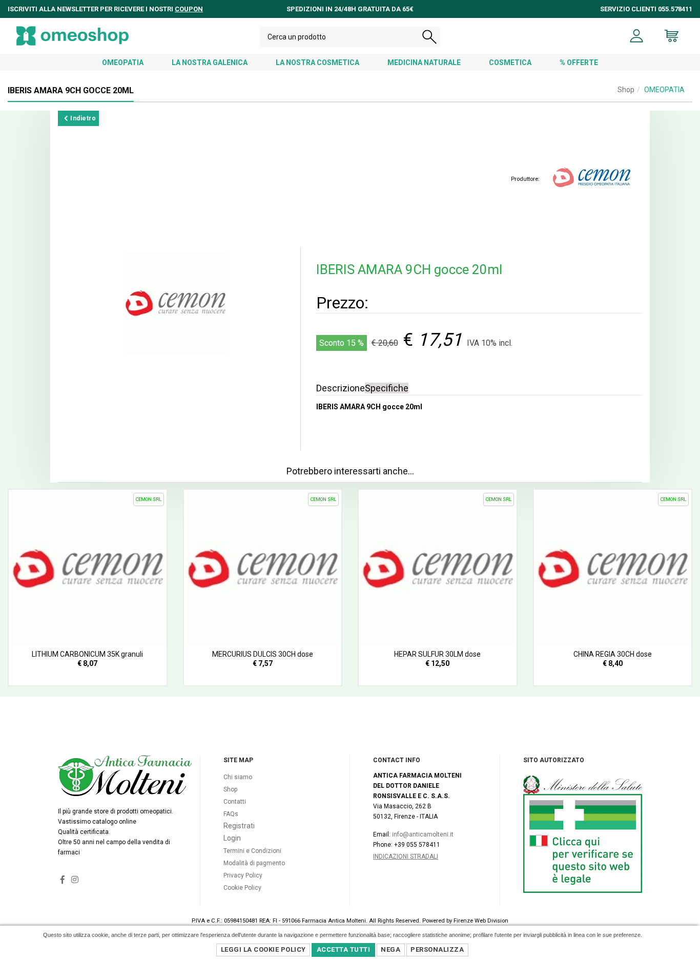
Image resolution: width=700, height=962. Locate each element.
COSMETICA (510, 62)
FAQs (230, 814)
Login (232, 838)
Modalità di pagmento (254, 863)
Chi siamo (237, 777)
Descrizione (340, 388)
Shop (625, 90)
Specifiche (386, 388)
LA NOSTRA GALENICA (210, 62)
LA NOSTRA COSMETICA (317, 62)
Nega (390, 949)
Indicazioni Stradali (405, 856)
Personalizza (437, 949)
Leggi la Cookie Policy (263, 949)
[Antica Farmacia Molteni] (72, 36)
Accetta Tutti (343, 949)
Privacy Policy (242, 875)
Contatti (234, 801)
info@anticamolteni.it (423, 834)
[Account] (636, 36)
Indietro (82, 118)
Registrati (239, 826)
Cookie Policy (242, 887)
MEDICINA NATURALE (424, 62)
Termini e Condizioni (252, 850)
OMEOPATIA (122, 62)
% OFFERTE (579, 62)
